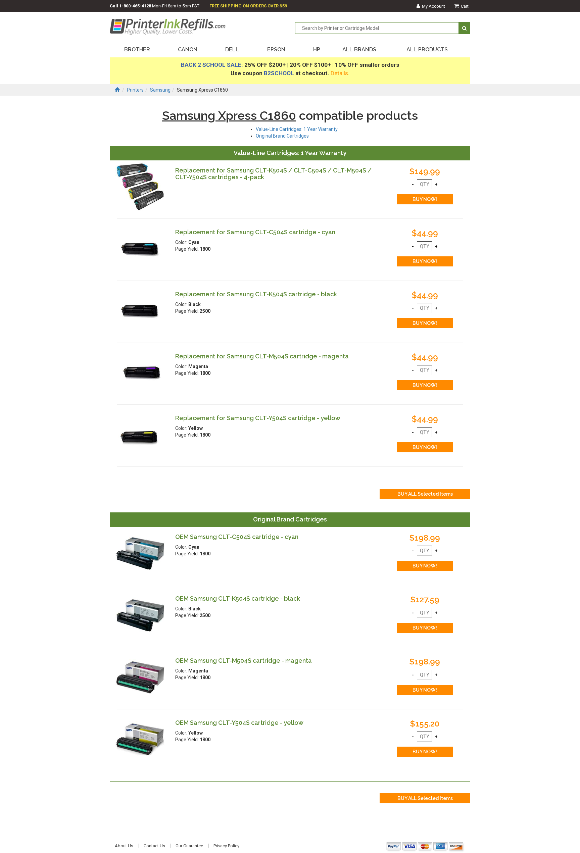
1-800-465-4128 (135, 5)
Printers (135, 90)
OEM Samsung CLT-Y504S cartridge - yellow (239, 722)
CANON (187, 49)
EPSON (276, 49)
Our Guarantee (189, 845)
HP (316, 49)
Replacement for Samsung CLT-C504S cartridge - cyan (255, 232)
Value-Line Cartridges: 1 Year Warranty (297, 129)
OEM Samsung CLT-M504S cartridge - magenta (243, 660)
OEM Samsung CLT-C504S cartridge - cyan (236, 536)
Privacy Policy (226, 845)
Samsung (160, 90)
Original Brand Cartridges (282, 136)
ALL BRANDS (359, 49)
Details (339, 73)
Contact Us (154, 845)
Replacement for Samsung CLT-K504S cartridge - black (256, 294)
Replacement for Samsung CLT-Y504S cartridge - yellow (257, 417)
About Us (124, 845)
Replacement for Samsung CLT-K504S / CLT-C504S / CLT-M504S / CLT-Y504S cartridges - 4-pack (273, 174)
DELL (232, 49)
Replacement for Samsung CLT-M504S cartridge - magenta (262, 356)
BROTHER (137, 49)
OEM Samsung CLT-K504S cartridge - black (237, 598)
